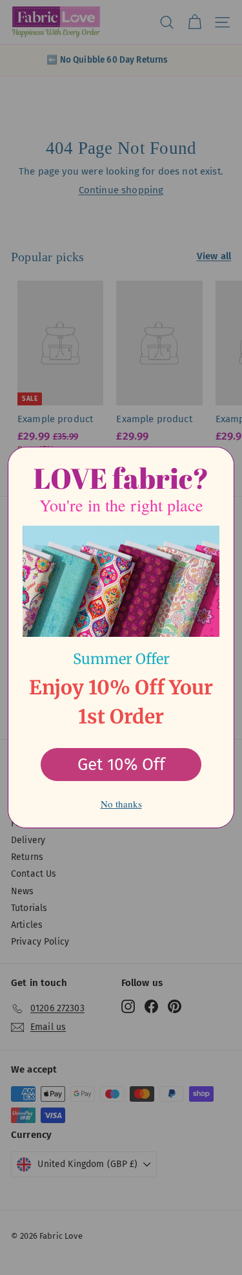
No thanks (121, 803)
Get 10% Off (121, 765)
